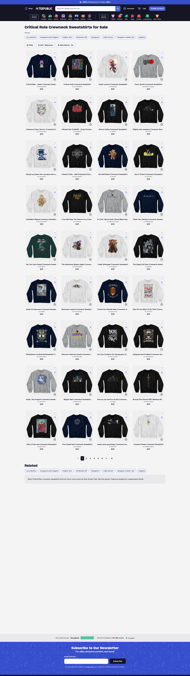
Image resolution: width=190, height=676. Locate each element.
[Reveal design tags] (55, 79)
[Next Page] (111, 458)
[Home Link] (44, 8)
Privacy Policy (90, 667)
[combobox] (85, 8)
